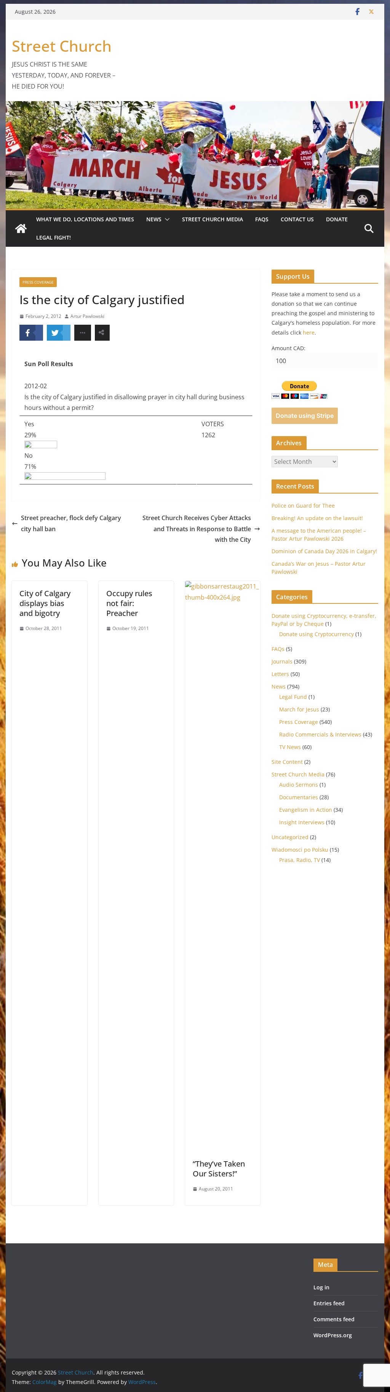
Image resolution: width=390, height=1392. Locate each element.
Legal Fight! (53, 237)
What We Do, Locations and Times (85, 219)
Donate (337, 219)
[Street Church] (21, 228)
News (153, 219)
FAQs (262, 219)
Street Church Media (212, 219)
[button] (165, 219)
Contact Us (297, 219)
